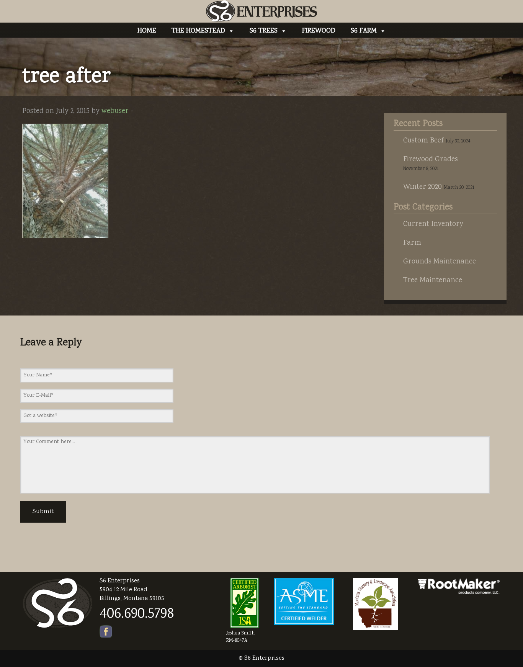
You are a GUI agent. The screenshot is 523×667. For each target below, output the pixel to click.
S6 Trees (264, 31)
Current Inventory (433, 224)
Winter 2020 (422, 187)
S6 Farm (364, 31)
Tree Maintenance (432, 280)
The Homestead (198, 31)
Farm (412, 243)
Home (146, 31)
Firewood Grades (430, 159)
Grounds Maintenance (439, 262)
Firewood (318, 31)
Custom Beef (423, 141)
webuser (115, 111)
